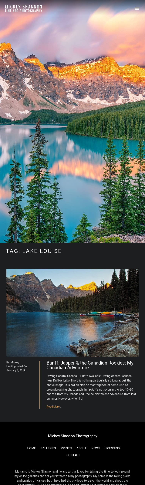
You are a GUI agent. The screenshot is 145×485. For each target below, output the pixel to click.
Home (31, 448)
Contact (73, 455)
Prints (66, 448)
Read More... (54, 406)
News (95, 448)
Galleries (48, 448)
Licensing (112, 448)
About (81, 448)
